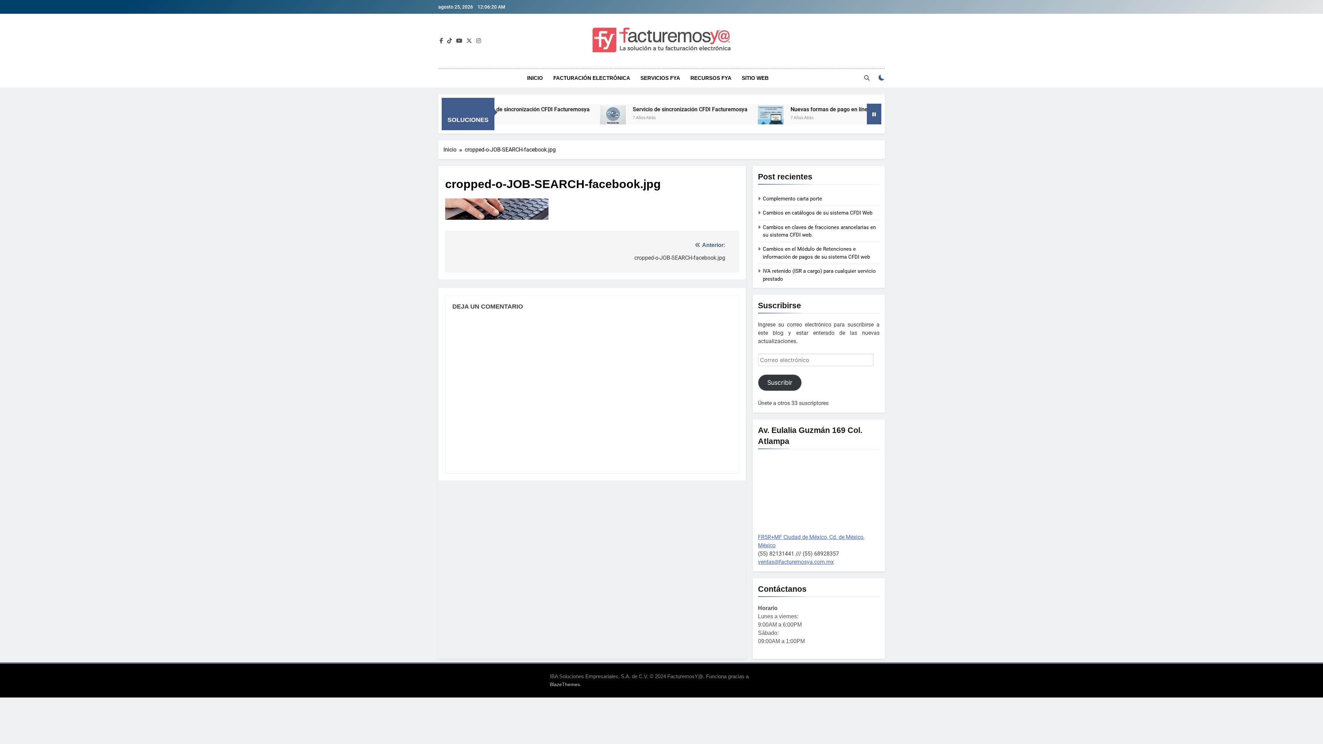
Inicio (535, 78)
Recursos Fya (710, 78)
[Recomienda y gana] (858, 118)
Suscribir (779, 382)
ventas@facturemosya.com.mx (796, 562)
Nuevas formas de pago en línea (794, 109)
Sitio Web (755, 78)
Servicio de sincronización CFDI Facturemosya (653, 109)
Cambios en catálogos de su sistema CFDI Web (817, 213)
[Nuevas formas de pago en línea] (734, 118)
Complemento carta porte (792, 199)
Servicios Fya (660, 78)
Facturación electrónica (591, 78)
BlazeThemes (565, 684)
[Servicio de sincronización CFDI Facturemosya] (576, 118)
